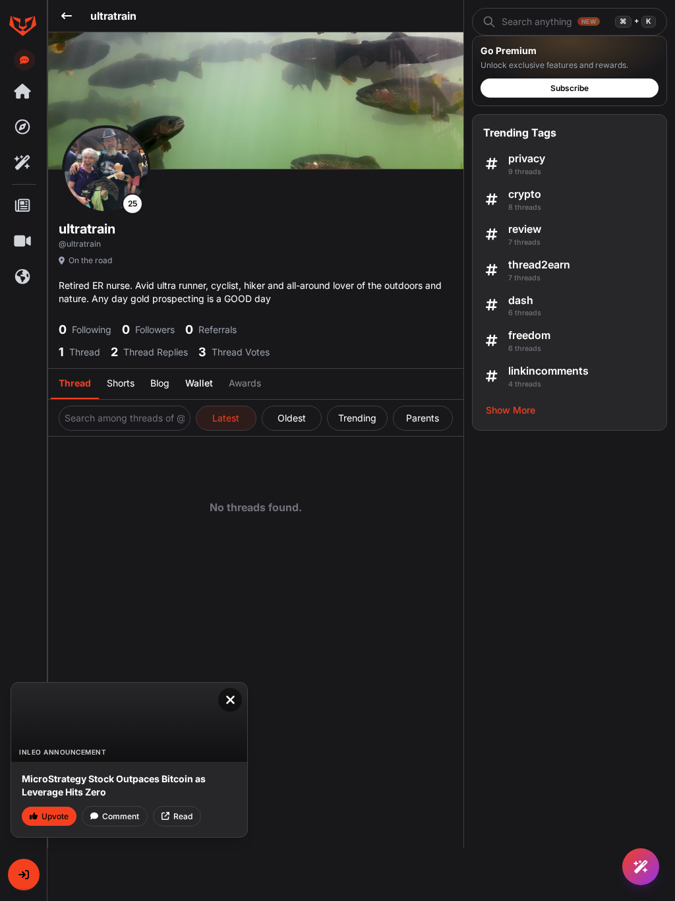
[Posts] (22, 206)
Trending (357, 417)
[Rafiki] (22, 163)
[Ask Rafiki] (640, 866)
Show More (510, 410)
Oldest (292, 417)
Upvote (55, 816)
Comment (120, 816)
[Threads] (22, 92)
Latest (225, 417)
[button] (24, 874)
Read (182, 816)
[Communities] (22, 277)
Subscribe (569, 88)
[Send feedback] (24, 60)
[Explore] (22, 127)
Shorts (120, 382)
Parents (422, 417)
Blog (159, 382)
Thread (75, 382)
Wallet (199, 382)
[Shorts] (22, 241)
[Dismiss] (230, 700)
